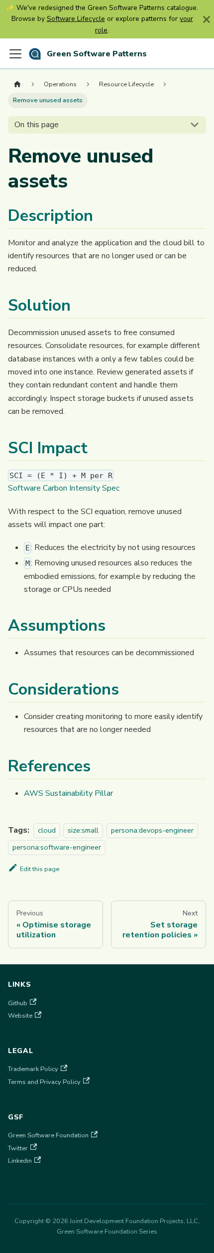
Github (17, 1003)
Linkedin (20, 1160)
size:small (83, 830)
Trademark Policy (33, 1069)
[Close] (206, 19)
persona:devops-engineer (152, 830)
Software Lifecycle (76, 18)
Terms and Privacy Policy (44, 1081)
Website (20, 1015)
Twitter (18, 1148)
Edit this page (39, 869)
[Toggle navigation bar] (15, 53)
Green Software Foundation (48, 1135)
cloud (47, 830)
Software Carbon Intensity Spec (63, 488)
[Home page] (17, 84)
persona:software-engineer (56, 847)
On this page (36, 124)
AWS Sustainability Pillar (68, 793)
